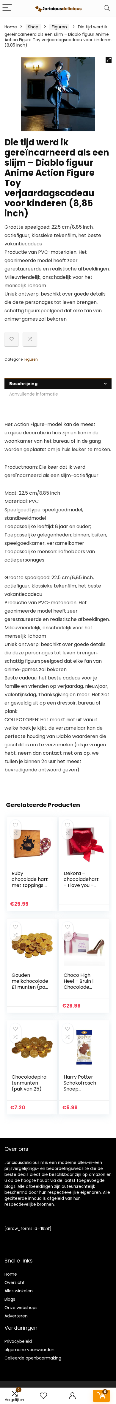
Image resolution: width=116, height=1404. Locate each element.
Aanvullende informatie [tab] (33, 394)
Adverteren (16, 1316)
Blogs (9, 1299)
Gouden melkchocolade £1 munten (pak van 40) (30, 984)
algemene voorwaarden (29, 1350)
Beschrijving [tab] (23, 384)
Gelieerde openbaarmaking (32, 1358)
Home (10, 27)
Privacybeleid (18, 1341)
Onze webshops (20, 1308)
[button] (109, 60)
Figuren (59, 27)
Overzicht (14, 1282)
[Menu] (7, 8)
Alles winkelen (18, 1291)
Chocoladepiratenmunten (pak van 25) (29, 1083)
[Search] (107, 8)
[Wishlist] (43, 1396)
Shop (33, 27)
